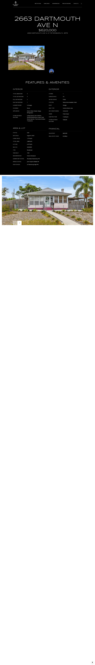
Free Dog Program (66, 3)
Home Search (47, 3)
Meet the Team (38, 3)
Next (19, 223)
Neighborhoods (56, 3)
